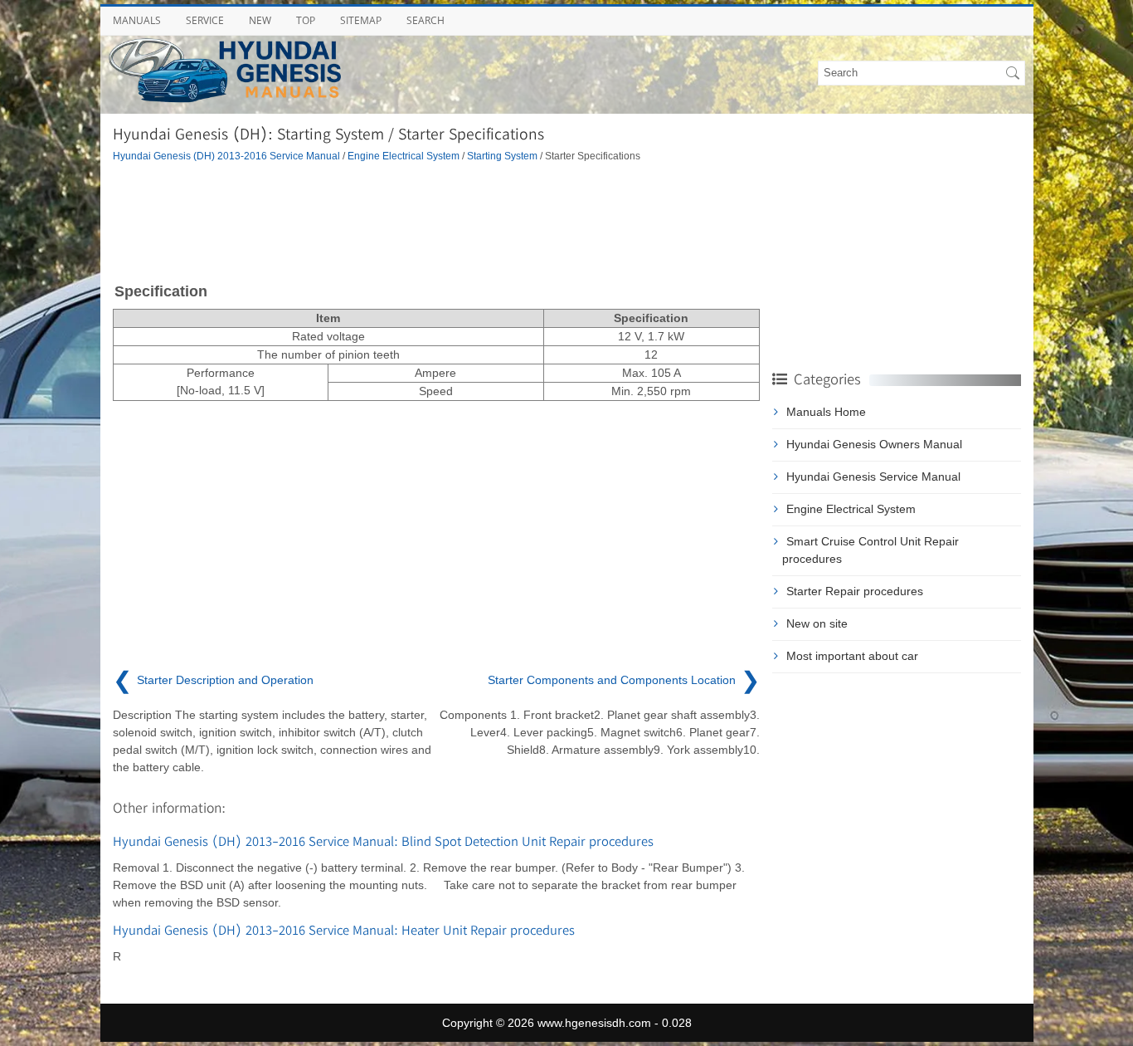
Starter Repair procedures (854, 591)
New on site (817, 623)
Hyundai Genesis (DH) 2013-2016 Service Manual (226, 155)
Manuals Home (826, 411)
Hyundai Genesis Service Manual (873, 476)
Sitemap (361, 20)
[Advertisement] (436, 221)
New (260, 20)
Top (305, 20)
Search (425, 20)
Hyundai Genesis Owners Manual (874, 444)
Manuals (137, 20)
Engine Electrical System (404, 155)
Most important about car (852, 655)
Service (205, 20)
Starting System (502, 155)
